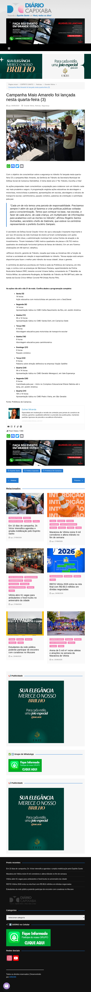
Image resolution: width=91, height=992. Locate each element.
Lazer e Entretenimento (68, 524)
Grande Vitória (29, 106)
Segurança (45, 106)
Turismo (53, 646)
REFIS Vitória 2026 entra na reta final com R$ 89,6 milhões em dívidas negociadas (65, 587)
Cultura (53, 521)
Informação (54, 524)
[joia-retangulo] (36, 712)
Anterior (13, 480)
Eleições (27, 518)
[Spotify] (21, 427)
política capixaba (32, 471)
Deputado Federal (15, 518)
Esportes (61, 521)
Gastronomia (14, 584)
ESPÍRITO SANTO (16, 521)
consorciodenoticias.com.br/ (32, 421)
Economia (68, 576)
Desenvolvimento (31, 577)
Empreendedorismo (16, 580)
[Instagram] (12, 427)
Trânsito (70, 528)
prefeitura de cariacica (53, 471)
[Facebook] (15, 427)
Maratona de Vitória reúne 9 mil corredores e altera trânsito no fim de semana (65, 535)
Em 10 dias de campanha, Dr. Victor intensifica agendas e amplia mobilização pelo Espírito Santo (44, 869)
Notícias (38, 106)
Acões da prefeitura (16, 577)
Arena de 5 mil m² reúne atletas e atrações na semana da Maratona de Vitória (65, 653)
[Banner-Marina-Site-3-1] (45, 31)
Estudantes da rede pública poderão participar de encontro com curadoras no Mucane (24, 650)
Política (36, 521)
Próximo (77, 480)
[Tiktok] (18, 427)
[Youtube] (8, 427)
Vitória (78, 528)
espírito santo (15, 471)
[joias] (45, 66)
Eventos (70, 521)
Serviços (62, 528)
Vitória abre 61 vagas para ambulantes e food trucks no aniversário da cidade (23, 598)
